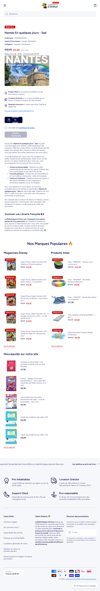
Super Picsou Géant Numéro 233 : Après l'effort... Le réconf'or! (34, 281)
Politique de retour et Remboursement (12, 550)
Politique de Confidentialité (14, 538)
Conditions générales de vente (15, 544)
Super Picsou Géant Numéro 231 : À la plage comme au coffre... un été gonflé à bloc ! (35, 316)
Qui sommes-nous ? (11, 527)
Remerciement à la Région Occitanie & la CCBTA (18, 558)
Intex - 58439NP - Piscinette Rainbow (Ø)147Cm (79, 281)
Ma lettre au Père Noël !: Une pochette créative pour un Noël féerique (33, 364)
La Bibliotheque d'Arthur (73, 579)
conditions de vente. (27, 128)
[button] (95, 5)
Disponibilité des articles (13, 533)
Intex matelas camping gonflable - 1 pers (81, 316)
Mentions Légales (10, 522)
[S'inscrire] (93, 532)
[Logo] (50, 5)
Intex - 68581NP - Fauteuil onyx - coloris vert (81, 263)
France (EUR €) (12, 574)
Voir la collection (9, 346)
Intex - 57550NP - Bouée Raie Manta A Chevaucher (82, 298)
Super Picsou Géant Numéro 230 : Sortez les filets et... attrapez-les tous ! (34, 333)
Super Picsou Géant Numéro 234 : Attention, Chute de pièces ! (34, 263)
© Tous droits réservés (88, 579)
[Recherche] (6, 14)
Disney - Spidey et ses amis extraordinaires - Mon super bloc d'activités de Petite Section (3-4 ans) (33, 382)
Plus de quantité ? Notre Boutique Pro (19, 111)
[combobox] (50, 14)
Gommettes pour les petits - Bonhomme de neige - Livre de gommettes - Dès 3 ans (33, 399)
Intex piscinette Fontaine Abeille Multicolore (80, 333)
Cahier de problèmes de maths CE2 (34, 417)
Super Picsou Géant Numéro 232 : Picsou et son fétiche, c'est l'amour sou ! (34, 298)
